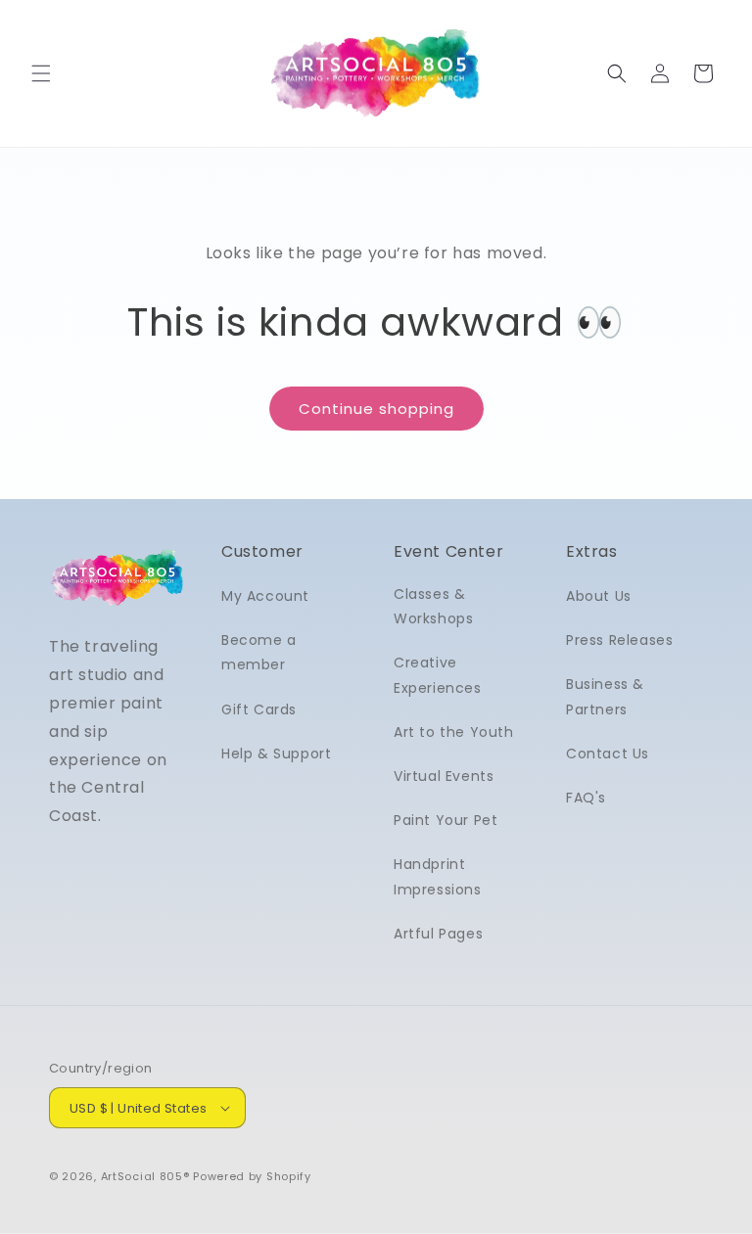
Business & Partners (605, 696)
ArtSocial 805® (145, 1176)
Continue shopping (376, 408)
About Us (599, 596)
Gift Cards (259, 709)
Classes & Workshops (433, 606)
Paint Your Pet (445, 820)
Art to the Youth (454, 732)
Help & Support (276, 753)
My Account (265, 596)
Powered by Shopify (252, 1176)
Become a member (259, 652)
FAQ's (586, 797)
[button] (41, 73)
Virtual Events (444, 776)
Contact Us (607, 753)
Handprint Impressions (438, 876)
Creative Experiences (438, 675)
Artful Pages (438, 933)
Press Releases (619, 640)
